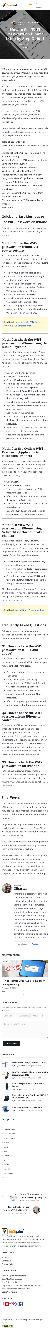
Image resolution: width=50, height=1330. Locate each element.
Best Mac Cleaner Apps (12, 1279)
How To (20, 22)
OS (4, 1160)
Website (35, 944)
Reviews (6, 1165)
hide (23, 141)
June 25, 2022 (24, 44)
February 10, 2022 (9, 988)
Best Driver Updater (10, 1282)
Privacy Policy (8, 1264)
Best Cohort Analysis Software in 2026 (30, 1062)
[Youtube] (7, 1305)
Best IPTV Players (9, 1292)
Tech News (8, 1169)
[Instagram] (17, 1305)
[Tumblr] (21, 1305)
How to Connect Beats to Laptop (27, 1107)
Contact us (6, 1260)
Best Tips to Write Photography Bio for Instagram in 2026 (30, 1073)
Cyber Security (9, 1129)
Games (6, 1147)
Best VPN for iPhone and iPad (29, 610)
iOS (25, 22)
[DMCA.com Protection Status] (7, 1326)
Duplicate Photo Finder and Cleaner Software (22, 1285)
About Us (6, 1257)
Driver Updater (9, 1134)
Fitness (6, 1143)
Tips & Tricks (33, 22)
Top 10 (6, 1178)
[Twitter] (10, 1304)
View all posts (22, 944)
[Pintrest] (13, 1304)
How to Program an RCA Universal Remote (28, 1084)
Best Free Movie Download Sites (16, 1288)
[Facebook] (3, 1304)
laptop (6, 1156)
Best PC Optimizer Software (14, 1275)
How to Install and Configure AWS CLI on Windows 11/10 (30, 1096)
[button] (24, 994)
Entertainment (9, 1138)
